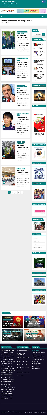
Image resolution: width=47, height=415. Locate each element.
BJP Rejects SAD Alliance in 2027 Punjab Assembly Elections (35, 323)
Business (9, 331)
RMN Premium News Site (22, 361)
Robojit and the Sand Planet (23, 372)
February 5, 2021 (22, 121)
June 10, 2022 (21, 39)
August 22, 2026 (30, 338)
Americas (36, 237)
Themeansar (3, 412)
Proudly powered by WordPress (6, 411)
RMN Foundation (20, 375)
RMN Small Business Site (22, 364)
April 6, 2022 (21, 66)
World (22, 33)
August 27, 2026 (7, 325)
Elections (33, 318)
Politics (18, 33)
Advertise (15, 3)
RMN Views (19, 143)
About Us (5, 3)
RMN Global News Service (23, 350)
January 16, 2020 (22, 149)
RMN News (14, 325)
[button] (39, 16)
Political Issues (20, 86)
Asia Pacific (19, 113)
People (22, 58)
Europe (18, 58)
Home (2, 3)
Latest (37, 318)
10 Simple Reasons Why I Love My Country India (34, 336)
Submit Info (11, 3)
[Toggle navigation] (45, 16)
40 (18, 192)
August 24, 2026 (7, 338)
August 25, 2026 (30, 325)
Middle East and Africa (21, 85)
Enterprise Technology (16, 331)
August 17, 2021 (21, 94)
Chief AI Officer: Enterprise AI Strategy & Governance (11, 336)
